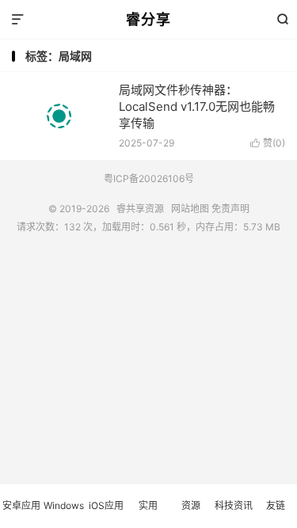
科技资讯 (234, 505)
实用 (148, 505)
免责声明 (230, 209)
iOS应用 (106, 505)
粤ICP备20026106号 (149, 178)
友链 (275, 505)
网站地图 (190, 209)
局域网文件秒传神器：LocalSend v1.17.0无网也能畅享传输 (197, 106)
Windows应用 (64, 514)
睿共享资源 (140, 209)
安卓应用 (21, 505)
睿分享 (148, 19)
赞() (267, 143)
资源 (190, 505)
